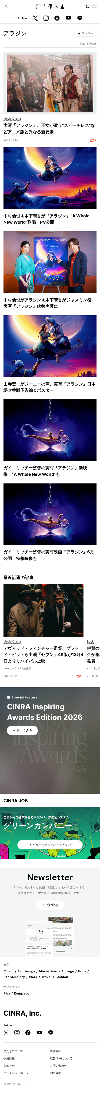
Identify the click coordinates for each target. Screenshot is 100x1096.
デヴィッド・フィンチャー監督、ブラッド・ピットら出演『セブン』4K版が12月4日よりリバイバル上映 (43, 654)
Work (33, 977)
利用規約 (55, 1073)
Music (8, 971)
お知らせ (9, 1065)
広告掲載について (61, 1058)
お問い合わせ (58, 1065)
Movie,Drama (49, 971)
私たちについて (13, 1051)
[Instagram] (46, 18)
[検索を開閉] (87, 6)
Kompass (21, 993)
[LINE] (79, 18)
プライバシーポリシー (17, 1073)
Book (82, 971)
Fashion (62, 977)
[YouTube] (68, 18)
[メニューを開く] (94, 6)
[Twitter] (35, 18)
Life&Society (14, 977)
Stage (69, 971)
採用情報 (9, 1058)
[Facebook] (57, 18)
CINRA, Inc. (22, 1013)
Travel (46, 977)
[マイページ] (5, 6)
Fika (6, 993)
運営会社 (55, 1051)
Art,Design (26, 971)
